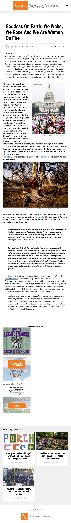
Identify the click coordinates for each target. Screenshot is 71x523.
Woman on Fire (40, 217)
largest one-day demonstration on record (46, 59)
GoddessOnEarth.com (25, 309)
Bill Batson (13, 462)
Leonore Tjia (6, 157)
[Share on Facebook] (52, 46)
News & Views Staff (17, 47)
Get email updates (45, 516)
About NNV (31, 516)
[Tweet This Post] (55, 46)
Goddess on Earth (44, 157)
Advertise (37, 516)
